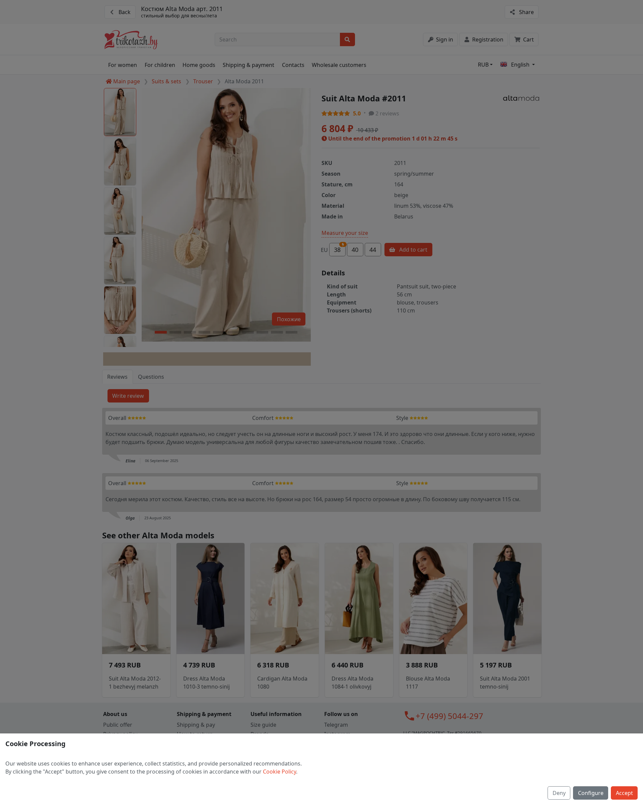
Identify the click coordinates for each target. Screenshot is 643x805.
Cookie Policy (279, 771)
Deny (559, 793)
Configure (590, 793)
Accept (624, 793)
